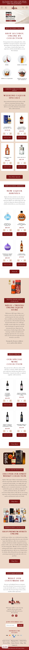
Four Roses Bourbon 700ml (22, 254)
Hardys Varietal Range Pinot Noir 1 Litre (21, 394)
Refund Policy (23, 640)
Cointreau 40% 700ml (7, 158)
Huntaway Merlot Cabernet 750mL (21, 425)
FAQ (25, 643)
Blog (21, 643)
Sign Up (20, 625)
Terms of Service (15, 643)
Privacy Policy (6, 643)
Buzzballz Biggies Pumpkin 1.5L (21, 224)
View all (14, 271)
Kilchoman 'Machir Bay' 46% (7, 128)
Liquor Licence (6, 640)
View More (14, 444)
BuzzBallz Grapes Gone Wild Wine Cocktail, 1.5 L (7, 255)
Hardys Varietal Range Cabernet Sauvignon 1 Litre (7, 425)
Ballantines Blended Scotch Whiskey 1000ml (21, 128)
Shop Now (14, 501)
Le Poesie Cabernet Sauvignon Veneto (7, 395)
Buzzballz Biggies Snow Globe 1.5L (7, 224)
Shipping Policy (15, 640)
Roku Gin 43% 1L (22, 157)
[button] (2, 7)
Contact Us (14, 645)
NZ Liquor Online (20, 648)
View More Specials (14, 177)
